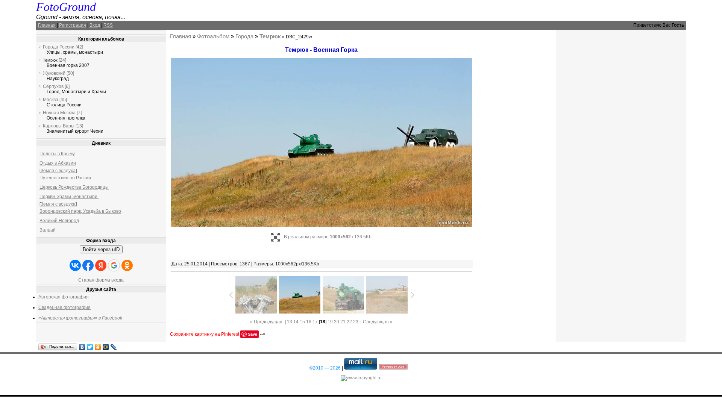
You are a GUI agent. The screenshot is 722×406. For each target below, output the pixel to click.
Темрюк (50, 60)
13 (289, 321)
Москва (50, 99)
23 (355, 321)
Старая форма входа (101, 280)
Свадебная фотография (64, 307)
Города (244, 36)
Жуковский (54, 73)
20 (336, 321)
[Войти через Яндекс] (100, 265)
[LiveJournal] (114, 347)
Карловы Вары (58, 126)
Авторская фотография (63, 297)
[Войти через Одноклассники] (127, 265)
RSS (108, 25)
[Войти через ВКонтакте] (75, 265)
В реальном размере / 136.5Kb (328, 236)
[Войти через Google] (114, 265)
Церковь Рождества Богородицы (74, 187)
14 (296, 321)
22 (349, 321)
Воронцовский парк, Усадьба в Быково (80, 211)
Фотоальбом (213, 36)
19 (330, 321)
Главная (47, 25)
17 (315, 321)
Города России (58, 47)
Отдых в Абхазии (57, 163)
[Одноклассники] (98, 347)
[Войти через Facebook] (88, 265)
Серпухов (53, 86)
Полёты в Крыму (57, 153)
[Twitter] (90, 347)
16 (308, 321)
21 (343, 321)
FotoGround (66, 7)
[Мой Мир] (106, 347)
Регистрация (72, 25)
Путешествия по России (65, 177)
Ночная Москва (59, 112)
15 (302, 321)
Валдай (47, 230)
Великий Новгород (59, 220)
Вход (94, 25)
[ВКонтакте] (82, 347)
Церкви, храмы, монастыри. (69, 196)
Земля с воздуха (58, 170)
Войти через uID (101, 249)
